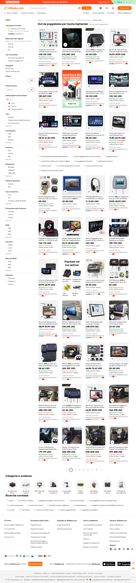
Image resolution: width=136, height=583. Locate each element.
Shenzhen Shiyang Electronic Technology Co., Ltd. (48, 147)
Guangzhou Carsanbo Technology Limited (95, 60)
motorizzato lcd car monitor (94, 166)
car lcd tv (12, 510)
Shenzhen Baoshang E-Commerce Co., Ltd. (119, 252)
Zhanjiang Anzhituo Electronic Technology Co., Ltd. (48, 105)
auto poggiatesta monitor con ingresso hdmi (103, 500)
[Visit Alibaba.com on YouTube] (128, 549)
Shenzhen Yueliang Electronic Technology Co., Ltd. (72, 252)
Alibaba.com (96, 564)
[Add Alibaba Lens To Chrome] (35, 564)
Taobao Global (76, 573)
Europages (98, 573)
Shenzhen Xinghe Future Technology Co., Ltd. (48, 294)
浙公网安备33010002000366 (103, 580)
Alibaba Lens (14, 564)
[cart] (107, 8)
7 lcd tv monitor (25, 510)
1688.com (46, 573)
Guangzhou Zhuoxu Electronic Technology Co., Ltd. (72, 208)
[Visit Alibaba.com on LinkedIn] (115, 549)
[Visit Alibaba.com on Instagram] (123, 549)
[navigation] (20, 245)
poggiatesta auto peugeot (90, 510)
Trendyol (91, 573)
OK (31, 80)
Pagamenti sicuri (36, 525)
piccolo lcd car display (26, 500)
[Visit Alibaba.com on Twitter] (119, 549)
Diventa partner (115, 541)
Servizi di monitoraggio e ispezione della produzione (39, 542)
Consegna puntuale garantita (40, 533)
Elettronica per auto (83, 20)
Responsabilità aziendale (12, 533)
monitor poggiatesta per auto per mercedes (87, 156)
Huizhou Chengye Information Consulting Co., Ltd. (72, 145)
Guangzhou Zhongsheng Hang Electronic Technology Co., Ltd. (48, 252)
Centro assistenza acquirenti (92, 525)
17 (96, 470)
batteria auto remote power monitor (52, 170)
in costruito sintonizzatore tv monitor (69, 166)
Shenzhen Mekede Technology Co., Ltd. (95, 103)
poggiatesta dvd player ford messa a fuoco (52, 500)
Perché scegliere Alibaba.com (14, 525)
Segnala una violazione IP (91, 543)
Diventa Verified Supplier (118, 537)
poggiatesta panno (112, 156)
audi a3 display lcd (80, 505)
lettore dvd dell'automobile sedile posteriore (54, 156)
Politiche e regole (36, 547)
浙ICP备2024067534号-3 (122, 580)
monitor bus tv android (36, 505)
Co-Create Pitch (9, 529)
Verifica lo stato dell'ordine (118, 533)
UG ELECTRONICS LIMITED (95, 208)
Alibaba (40, 20)
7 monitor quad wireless (16, 505)
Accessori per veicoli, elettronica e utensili (60, 20)
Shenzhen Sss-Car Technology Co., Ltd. (95, 292)
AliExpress (37, 573)
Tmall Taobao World (57, 573)
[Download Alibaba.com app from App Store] (109, 564)
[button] (79, 8)
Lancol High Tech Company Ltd (72, 63)
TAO (84, 573)
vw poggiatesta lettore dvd (84, 161)
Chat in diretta (88, 529)
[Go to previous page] (67, 470)
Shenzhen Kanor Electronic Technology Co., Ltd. (95, 147)
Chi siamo (7, 520)
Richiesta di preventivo (64, 529)
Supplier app (59, 564)
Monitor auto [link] (97, 20)
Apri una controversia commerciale (90, 534)
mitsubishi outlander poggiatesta (59, 505)
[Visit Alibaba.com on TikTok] (132, 549)
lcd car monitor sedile (77, 500)
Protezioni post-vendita (38, 537)
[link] (133, 563)
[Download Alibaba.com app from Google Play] (124, 564)
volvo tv (11, 500)
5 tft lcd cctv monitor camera (45, 510)
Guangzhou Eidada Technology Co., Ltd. (119, 149)
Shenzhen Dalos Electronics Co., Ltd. (119, 207)
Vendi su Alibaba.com (117, 525)
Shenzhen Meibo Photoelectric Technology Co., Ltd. (48, 210)
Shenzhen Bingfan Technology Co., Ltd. (48, 63)
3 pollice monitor (46, 166)
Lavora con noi (9, 537)
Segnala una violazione (90, 547)
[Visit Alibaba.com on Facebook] (111, 549)
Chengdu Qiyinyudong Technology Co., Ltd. (95, 250)
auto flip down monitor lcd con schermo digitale (55, 161)
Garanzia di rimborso (37, 529)
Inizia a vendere (115, 529)
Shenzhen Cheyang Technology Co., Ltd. (119, 61)
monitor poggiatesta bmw (68, 510)
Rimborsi (86, 539)
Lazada (68, 573)
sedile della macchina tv (105, 161)
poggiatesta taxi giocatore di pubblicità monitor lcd (107, 505)
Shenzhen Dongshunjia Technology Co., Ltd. (119, 105)
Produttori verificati (63, 525)
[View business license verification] (87, 580)
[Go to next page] (101, 470)
